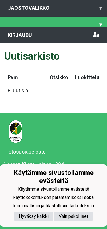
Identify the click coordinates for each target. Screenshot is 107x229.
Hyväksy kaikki (34, 216)
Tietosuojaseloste (25, 152)
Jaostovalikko (55, 8)
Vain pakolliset (73, 216)
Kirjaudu (20, 35)
